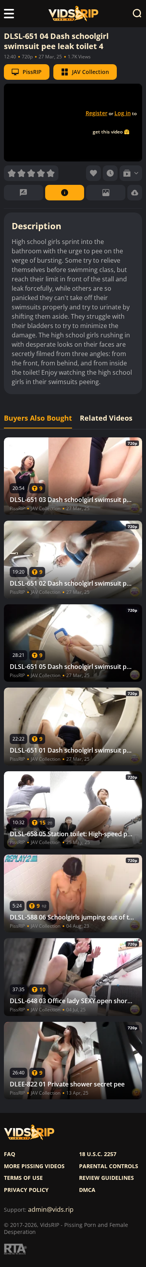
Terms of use (23, 1177)
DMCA (87, 1189)
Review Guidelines (106, 1177)
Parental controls (108, 1166)
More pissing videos (34, 1166)
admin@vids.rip (51, 1210)
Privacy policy (26, 1189)
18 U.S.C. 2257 (97, 1154)
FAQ (9, 1154)
